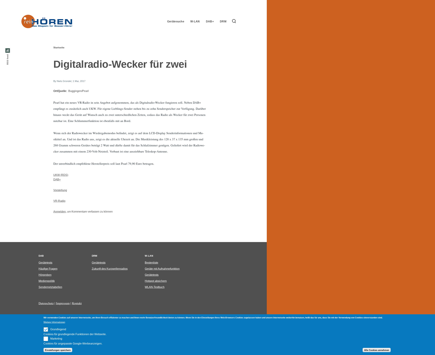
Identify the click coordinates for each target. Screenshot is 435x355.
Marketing (56, 338)
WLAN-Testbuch (154, 287)
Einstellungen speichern (58, 350)
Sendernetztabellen (50, 287)
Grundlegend (58, 329)
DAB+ (57, 179)
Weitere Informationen (54, 322)
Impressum (63, 303)
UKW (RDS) (60, 175)
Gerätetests (45, 262)
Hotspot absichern (156, 281)
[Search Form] (234, 21)
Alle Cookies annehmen (376, 350)
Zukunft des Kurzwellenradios (110, 268)
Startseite (58, 47)
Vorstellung (60, 190)
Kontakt (77, 303)
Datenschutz (46, 303)
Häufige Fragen (48, 268)
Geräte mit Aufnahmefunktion (162, 268)
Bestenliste (151, 262)
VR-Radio (59, 200)
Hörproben (45, 274)
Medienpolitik (47, 281)
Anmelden (59, 211)
